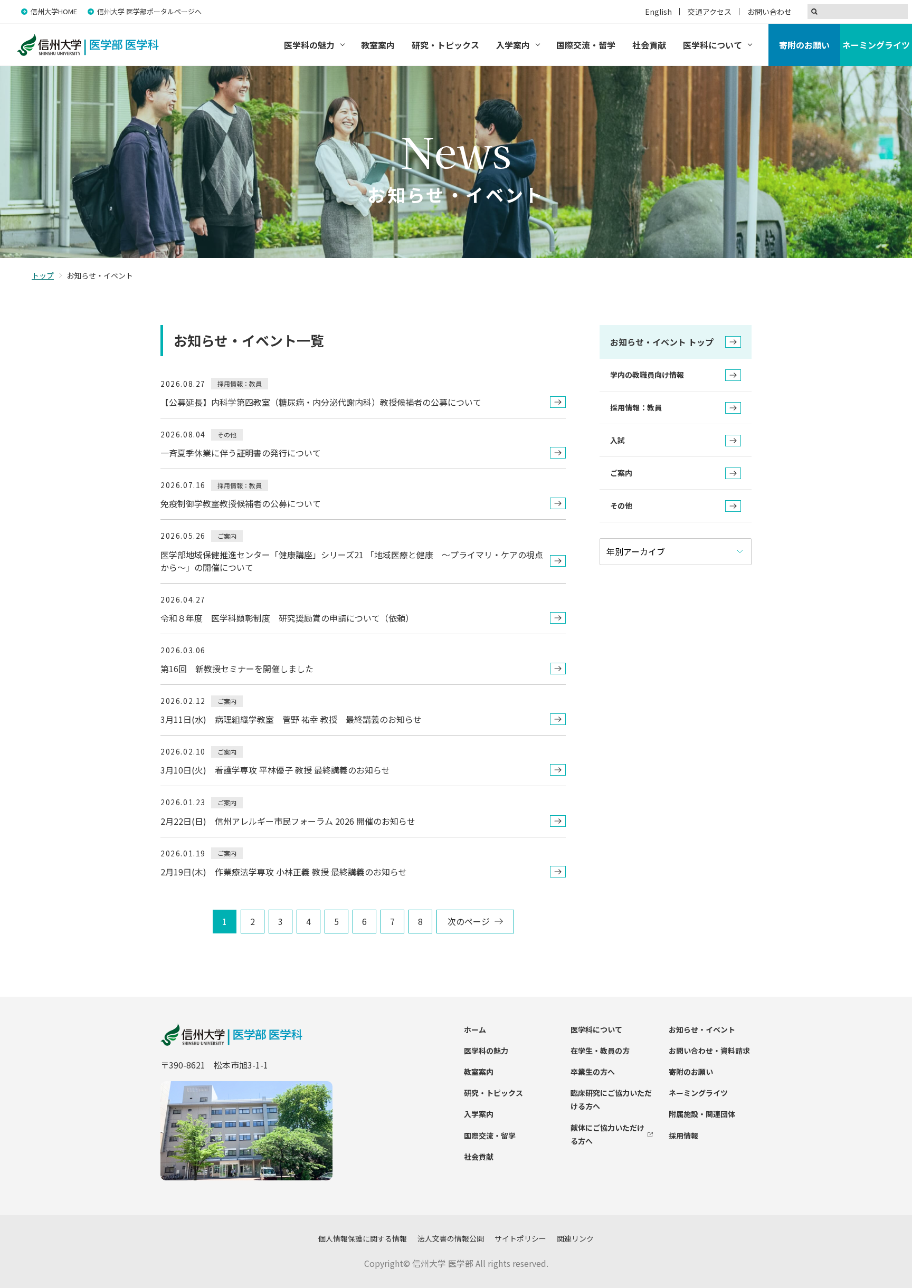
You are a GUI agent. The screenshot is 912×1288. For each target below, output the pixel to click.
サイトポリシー (520, 1238)
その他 (621, 505)
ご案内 (621, 473)
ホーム (475, 1029)
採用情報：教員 (636, 407)
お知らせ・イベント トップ (662, 342)
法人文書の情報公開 (450, 1238)
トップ (43, 275)
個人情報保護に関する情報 (362, 1238)
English (658, 11)
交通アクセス (710, 11)
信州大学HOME (54, 11)
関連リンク (575, 1238)
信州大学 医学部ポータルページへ (149, 11)
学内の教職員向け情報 (647, 374)
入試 (617, 440)
